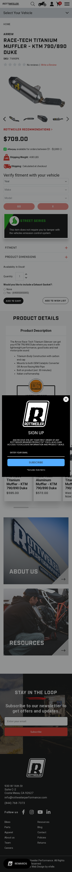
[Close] (66, 399)
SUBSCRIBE (36, 462)
